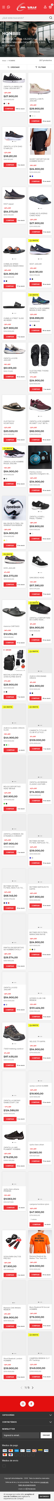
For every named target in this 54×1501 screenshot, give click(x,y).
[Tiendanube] (27, 1489)
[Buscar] (50, 17)
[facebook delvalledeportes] (31, 1404)
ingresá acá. (44, 1482)
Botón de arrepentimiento (27, 1485)
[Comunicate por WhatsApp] (8, 7)
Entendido (44, 1496)
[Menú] (4, 7)
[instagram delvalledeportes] (23, 1404)
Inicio (4, 60)
